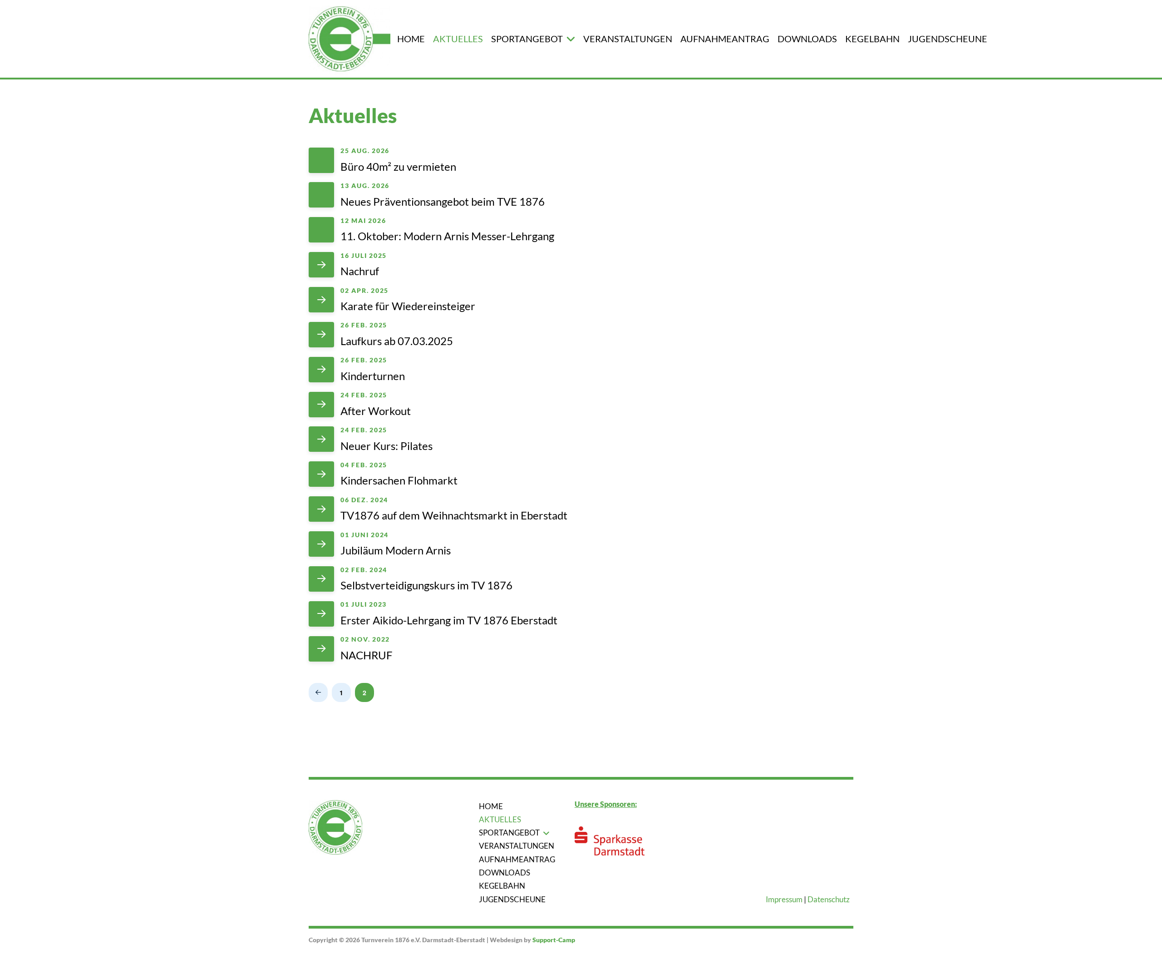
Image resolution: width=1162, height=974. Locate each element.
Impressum (784, 899)
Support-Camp (553, 940)
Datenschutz (828, 899)
